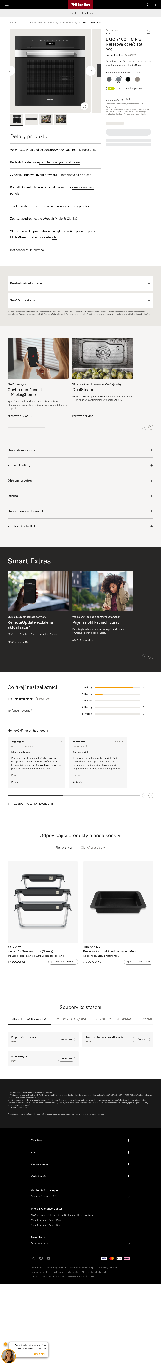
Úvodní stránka (17, 23)
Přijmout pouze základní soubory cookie (120, 1336)
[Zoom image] (84, 106)
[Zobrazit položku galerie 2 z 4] (31, 119)
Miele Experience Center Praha (46, 1220)
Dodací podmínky (39, 1272)
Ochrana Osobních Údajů (27, 1363)
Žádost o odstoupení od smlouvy (47, 1276)
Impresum (36, 1268)
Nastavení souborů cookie (81, 1276)
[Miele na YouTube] (49, 1258)
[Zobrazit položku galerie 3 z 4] (46, 119)
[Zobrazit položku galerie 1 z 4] (16, 119)
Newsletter (39, 1237)
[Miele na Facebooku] (41, 1258)
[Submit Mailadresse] (129, 1244)
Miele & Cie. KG (66, 218)
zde (54, 237)
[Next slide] (91, 71)
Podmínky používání (108, 1268)
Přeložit (15, 775)
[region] (55, 71)
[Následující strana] (150, 795)
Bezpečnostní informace (27, 250)
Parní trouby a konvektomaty (44, 23)
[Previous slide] (10, 71)
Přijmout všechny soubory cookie (120, 1327)
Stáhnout (66, 1039)
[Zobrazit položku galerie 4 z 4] (60, 119)
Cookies (44, 1363)
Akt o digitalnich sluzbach (94, 1272)
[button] (109, 79)
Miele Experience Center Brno (46, 1225)
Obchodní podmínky (56, 1268)
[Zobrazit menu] (7, 5)
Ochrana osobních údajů (82, 1268)
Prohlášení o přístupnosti (65, 1272)
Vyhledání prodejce (44, 1190)
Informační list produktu (131, 88)
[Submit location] (129, 1197)
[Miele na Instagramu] (33, 1258)
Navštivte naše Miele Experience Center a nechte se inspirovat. (62, 1215)
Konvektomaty (70, 23)
